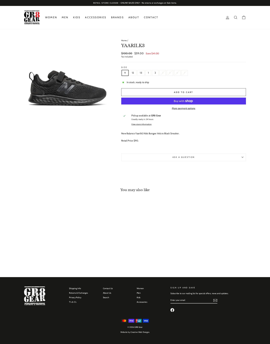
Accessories (95, 17)
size (124, 67)
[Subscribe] (215, 300)
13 (141, 72)
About (133, 17)
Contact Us (108, 288)
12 (133, 72)
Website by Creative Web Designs (135, 332)
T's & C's (72, 302)
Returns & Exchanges (78, 293)
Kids (76, 17)
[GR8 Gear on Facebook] (172, 310)
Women (51, 17)
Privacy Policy (75, 297)
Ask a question (183, 157)
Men (65, 17)
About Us (107, 293)
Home (124, 40)
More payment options (183, 108)
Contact (151, 17)
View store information (141, 124)
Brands (117, 17)
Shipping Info (75, 288)
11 (125, 72)
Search (106, 297)
